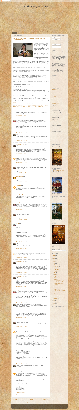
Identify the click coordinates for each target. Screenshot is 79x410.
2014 (54, 261)
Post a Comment (18, 394)
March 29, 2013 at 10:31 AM (21, 172)
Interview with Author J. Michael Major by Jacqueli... (60, 290)
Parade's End (22, 106)
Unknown (18, 330)
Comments (55, 39)
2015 (54, 260)
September (56, 269)
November (56, 266)
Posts (54, 37)
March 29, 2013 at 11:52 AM (21, 191)
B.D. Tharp (54, 96)
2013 (54, 263)
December (56, 264)
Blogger (47, 406)
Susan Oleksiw (19, 156)
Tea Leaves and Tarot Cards (31, 106)
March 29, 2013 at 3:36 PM (21, 228)
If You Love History (57, 292)
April (55, 277)
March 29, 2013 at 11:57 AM (21, 199)
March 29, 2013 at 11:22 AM (21, 181)
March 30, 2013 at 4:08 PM (21, 326)
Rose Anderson (19, 176)
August (55, 271)
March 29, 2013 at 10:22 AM (21, 162)
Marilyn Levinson (19, 202)
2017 (54, 256)
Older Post (46, 399)
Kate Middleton (16, 106)
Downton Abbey (19, 105)
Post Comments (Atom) (23, 402)
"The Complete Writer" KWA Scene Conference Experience (59, 286)
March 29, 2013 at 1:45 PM (21, 219)
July (55, 272)
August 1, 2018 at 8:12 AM (21, 392)
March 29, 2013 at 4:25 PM (21, 238)
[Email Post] (32, 103)
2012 (54, 300)
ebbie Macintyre (55, 103)
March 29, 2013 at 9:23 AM (21, 153)
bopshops (39, 406)
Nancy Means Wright (20, 194)
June (55, 274)
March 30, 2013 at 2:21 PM (21, 308)
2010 (54, 303)
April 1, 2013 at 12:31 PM (21, 368)
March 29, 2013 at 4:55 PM (21, 272)
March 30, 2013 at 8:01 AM (21, 286)
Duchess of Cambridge (27, 105)
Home (15, 32)
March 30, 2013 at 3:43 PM (21, 317)
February (56, 296)
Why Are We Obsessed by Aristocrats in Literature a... (59, 281)
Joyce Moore (54, 89)
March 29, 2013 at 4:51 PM (21, 248)
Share (14, 102)
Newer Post (16, 399)
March (55, 279)
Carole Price (18, 185)
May (55, 276)
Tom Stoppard (40, 106)
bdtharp (17, 311)
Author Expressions (36, 6)
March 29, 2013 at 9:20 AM (21, 140)
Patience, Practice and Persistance (58, 284)
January (56, 298)
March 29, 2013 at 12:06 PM (21, 209)
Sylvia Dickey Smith (20, 110)
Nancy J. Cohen (19, 290)
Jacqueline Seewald (36, 105)
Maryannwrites (19, 252)
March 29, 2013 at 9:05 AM (21, 115)
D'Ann (17, 223)
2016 (54, 258)
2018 (54, 255)
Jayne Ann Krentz (44, 105)
